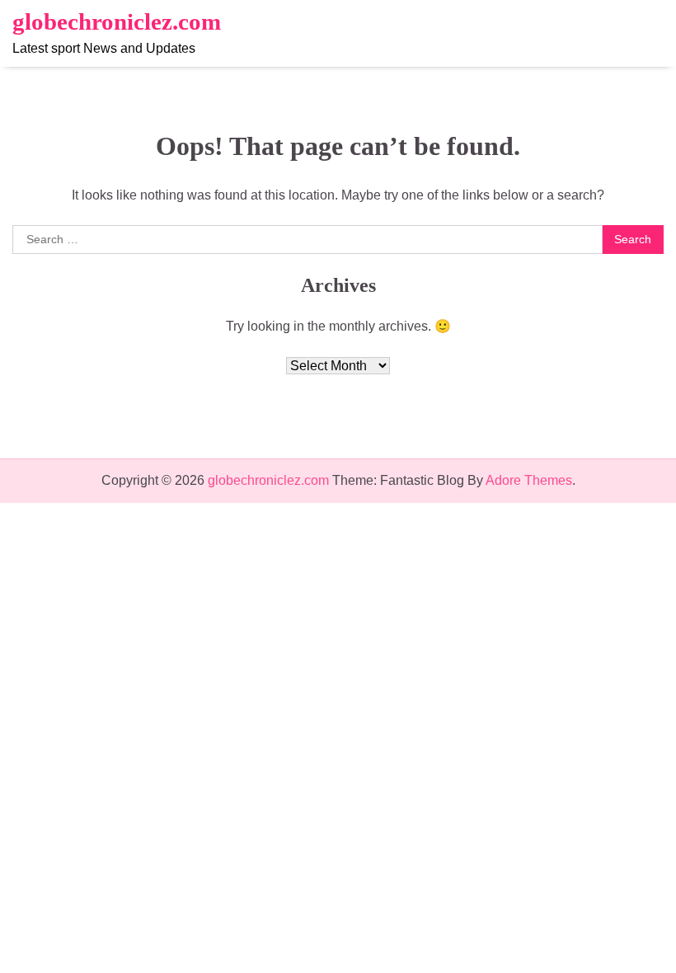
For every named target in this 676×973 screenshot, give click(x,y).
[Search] (651, 33)
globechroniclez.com (116, 21)
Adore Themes (529, 480)
